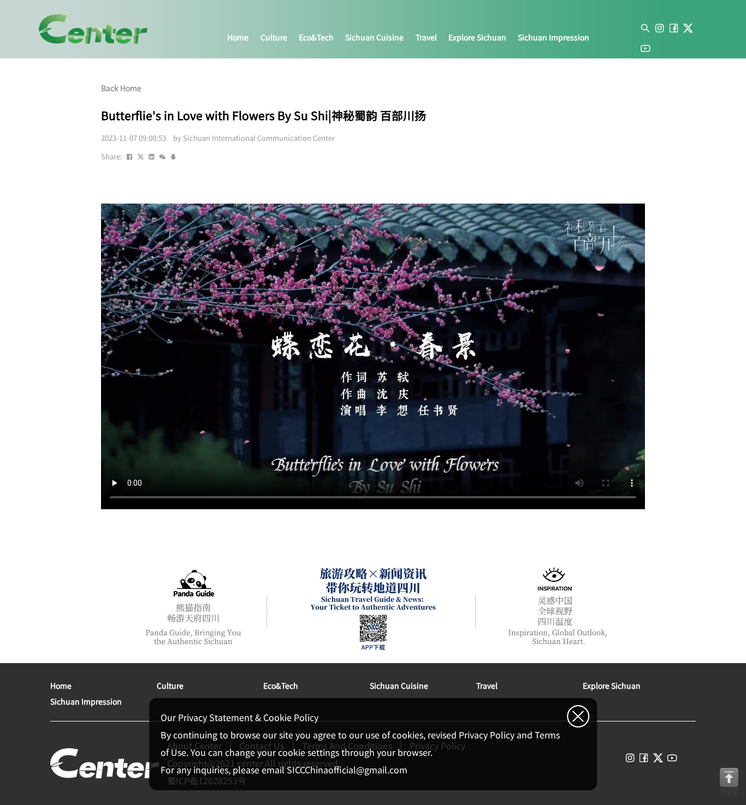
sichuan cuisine (374, 38)
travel (426, 38)
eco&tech (316, 38)
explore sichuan (477, 38)
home (237, 38)
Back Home (121, 88)
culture (273, 38)
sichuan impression (553, 38)
